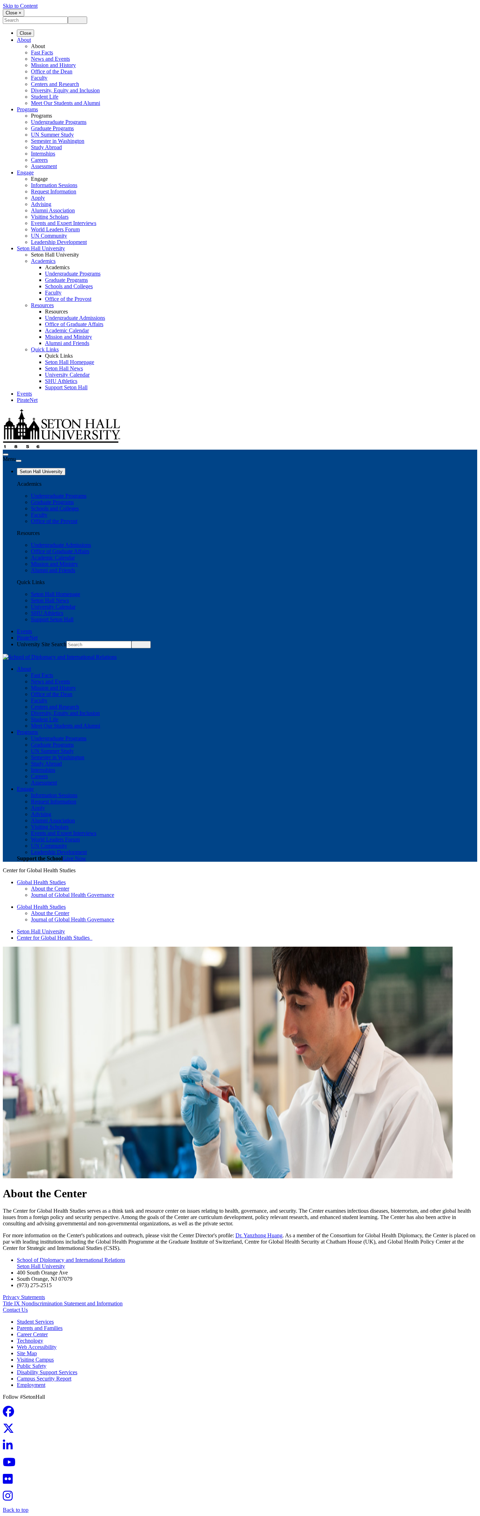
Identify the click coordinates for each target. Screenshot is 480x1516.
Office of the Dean (51, 71)
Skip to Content (20, 6)
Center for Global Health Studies (54, 938)
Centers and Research (55, 84)
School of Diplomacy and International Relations (71, 1260)
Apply (38, 198)
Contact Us (15, 1310)
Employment (31, 1385)
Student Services (35, 1322)
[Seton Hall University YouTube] (11, 1464)
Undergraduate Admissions (75, 318)
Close (25, 33)
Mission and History (53, 65)
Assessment (44, 166)
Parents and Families (40, 1328)
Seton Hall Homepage (69, 362)
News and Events (50, 59)
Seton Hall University (41, 248)
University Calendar (67, 375)
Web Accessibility (37, 1347)
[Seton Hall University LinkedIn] (10, 1447)
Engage (25, 173)
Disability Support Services (47, 1372)
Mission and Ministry (68, 337)
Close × (13, 12)
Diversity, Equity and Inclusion (65, 90)
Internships (43, 154)
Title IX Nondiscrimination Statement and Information (63, 1303)
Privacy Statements (24, 1297)
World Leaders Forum (55, 229)
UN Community (49, 236)
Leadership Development (59, 242)
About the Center (50, 889)
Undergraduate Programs (58, 122)
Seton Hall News (64, 368)
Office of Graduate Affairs (74, 324)
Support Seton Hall (66, 387)
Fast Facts (42, 52)
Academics (43, 261)
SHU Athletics (61, 381)
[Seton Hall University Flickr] (10, 1481)
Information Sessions (54, 185)
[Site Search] (5, 455)
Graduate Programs (52, 128)
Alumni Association (53, 210)
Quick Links (45, 349)
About (24, 40)
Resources (42, 305)
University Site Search (41, 644)
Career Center (32, 1334)
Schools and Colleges (69, 286)
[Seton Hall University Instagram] (10, 1498)
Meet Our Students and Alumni (65, 103)
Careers (39, 160)
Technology (30, 1341)
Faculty (39, 78)
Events (24, 394)
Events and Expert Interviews (63, 223)
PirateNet (27, 400)
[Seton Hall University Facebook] (10, 1414)
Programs (27, 109)
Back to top (15, 1510)
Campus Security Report (44, 1379)
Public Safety (31, 1366)
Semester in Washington (57, 141)
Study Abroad (46, 147)
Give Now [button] (74, 858)
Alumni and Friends (67, 343)
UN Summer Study (52, 135)
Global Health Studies (41, 882)
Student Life (44, 97)
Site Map (27, 1353)
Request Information (53, 191)
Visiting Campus (35, 1360)
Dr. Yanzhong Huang (259, 1235)
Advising (41, 204)
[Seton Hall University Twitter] (10, 1431)
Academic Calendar (67, 330)
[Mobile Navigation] (18, 461)
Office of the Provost (68, 299)
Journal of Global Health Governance (72, 895)
